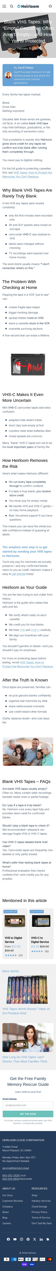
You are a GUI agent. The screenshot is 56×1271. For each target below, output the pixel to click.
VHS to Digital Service (13, 939)
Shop (34, 1195)
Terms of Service (41, 1217)
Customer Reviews (12, 1200)
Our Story (7, 1195)
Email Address (10, 1099)
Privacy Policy (39, 1212)
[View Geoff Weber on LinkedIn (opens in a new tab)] (8, 75)
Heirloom (31, 1253)
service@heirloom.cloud (15, 1168)
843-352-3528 (11, 1175)
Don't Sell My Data (42, 1223)
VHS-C (35, 629)
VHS (22, 629)
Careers (6, 1223)
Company (7, 1206)
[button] (11, 6)
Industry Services (41, 1200)
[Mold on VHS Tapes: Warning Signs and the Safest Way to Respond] (28, 364)
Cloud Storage (39, 1206)
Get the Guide (28, 1114)
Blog (4, 1217)
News (5, 1212)
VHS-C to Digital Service (40, 939)
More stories (10, 971)
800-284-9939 (10, 1178)
